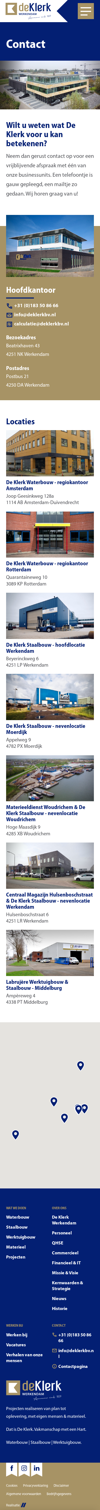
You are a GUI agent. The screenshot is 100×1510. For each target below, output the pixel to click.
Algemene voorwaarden (23, 1494)
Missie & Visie (65, 1272)
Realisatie (13, 1505)
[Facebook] (11, 1469)
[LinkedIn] (36, 1469)
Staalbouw (17, 1227)
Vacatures (16, 1344)
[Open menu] (86, 11)
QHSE (57, 1243)
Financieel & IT (66, 1262)
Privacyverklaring (35, 1485)
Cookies (12, 1485)
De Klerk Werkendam (64, 1220)
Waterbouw (17, 1217)
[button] (80, 1066)
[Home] (34, 11)
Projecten (15, 1257)
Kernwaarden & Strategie (67, 1285)
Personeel (62, 1233)
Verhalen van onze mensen (24, 1357)
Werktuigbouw (20, 1237)
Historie (60, 1308)
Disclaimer (61, 1485)
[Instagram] (24, 1469)
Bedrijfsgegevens (59, 1494)
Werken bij (17, 1334)
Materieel (16, 1247)
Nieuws (59, 1298)
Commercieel (65, 1252)
